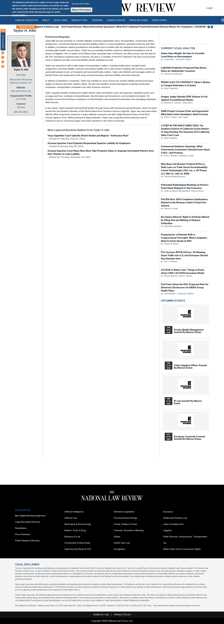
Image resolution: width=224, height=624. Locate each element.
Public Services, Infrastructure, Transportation (185, 536)
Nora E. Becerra (170, 276)
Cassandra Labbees (185, 294)
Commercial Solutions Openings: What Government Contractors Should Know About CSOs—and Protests (185, 149)
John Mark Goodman (172, 226)
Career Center (116, 20)
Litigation (167, 530)
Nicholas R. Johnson (172, 103)
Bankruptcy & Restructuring (77, 524)
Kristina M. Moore (171, 244)
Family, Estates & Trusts (125, 524)
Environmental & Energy (125, 518)
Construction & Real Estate (77, 543)
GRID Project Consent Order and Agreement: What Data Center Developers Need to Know (185, 113)
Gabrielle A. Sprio (186, 156)
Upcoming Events (173, 300)
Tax (165, 543)
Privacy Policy (148, 568)
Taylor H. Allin (21, 69)
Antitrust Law (70, 518)
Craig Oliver (169, 59)
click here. (196, 606)
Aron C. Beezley (171, 156)
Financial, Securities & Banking (129, 530)
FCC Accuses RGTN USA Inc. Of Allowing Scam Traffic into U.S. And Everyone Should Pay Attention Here (184, 255)
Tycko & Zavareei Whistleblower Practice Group (183, 191)
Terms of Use (132, 568)
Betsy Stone (188, 103)
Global (117, 536)
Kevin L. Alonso (185, 276)
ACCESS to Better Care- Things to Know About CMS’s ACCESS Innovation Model (182, 271)
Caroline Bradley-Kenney (174, 176)
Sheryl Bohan (169, 294)
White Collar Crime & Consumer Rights (182, 549)
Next (212, 27)
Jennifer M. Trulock (183, 59)
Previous (209, 27)
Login (209, 8)
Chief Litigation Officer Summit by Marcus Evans (190, 366)
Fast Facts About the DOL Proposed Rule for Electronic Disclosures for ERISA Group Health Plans (184, 287)
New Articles (3, 41)
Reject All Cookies (81, 10)
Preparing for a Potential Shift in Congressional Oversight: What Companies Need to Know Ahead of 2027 (184, 237)
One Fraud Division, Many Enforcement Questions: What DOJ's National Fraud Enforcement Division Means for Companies (110, 26)
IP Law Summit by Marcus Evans (188, 402)
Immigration (119, 549)
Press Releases (22, 534)
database (47, 571)
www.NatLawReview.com (107, 571)
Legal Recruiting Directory (27, 522)
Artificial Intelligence (74, 511)
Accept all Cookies (81, 3)
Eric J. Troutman (170, 261)
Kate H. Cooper (170, 117)
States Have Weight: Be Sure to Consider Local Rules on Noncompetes (183, 55)
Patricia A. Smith (171, 209)
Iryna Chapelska (171, 88)
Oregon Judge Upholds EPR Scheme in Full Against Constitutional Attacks (184, 98)
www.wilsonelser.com (21, 91)
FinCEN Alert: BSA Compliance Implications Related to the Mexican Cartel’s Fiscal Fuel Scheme (184, 202)
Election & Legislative (124, 511)
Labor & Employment (173, 524)
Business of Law (72, 536)
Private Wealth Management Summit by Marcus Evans (189, 331)
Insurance (168, 511)
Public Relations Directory (27, 540)
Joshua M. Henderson (173, 74)
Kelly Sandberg (170, 138)
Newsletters (79, 20)
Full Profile (21, 99)
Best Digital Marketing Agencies (30, 515)
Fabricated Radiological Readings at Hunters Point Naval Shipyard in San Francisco (184, 186)
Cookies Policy (19, 15)
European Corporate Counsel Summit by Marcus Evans (189, 437)
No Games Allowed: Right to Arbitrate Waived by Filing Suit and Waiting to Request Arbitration (185, 220)
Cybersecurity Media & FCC (77, 549)
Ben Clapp (183, 117)
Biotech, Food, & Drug (75, 530)
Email (22, 107)
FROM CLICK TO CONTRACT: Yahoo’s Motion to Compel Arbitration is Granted (185, 84)
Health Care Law (122, 543)
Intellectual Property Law (175, 518)
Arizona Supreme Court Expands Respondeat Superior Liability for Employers (89, 143)
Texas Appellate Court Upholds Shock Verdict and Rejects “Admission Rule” (88, 135)
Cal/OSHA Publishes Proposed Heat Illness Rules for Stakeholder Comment (184, 69)
